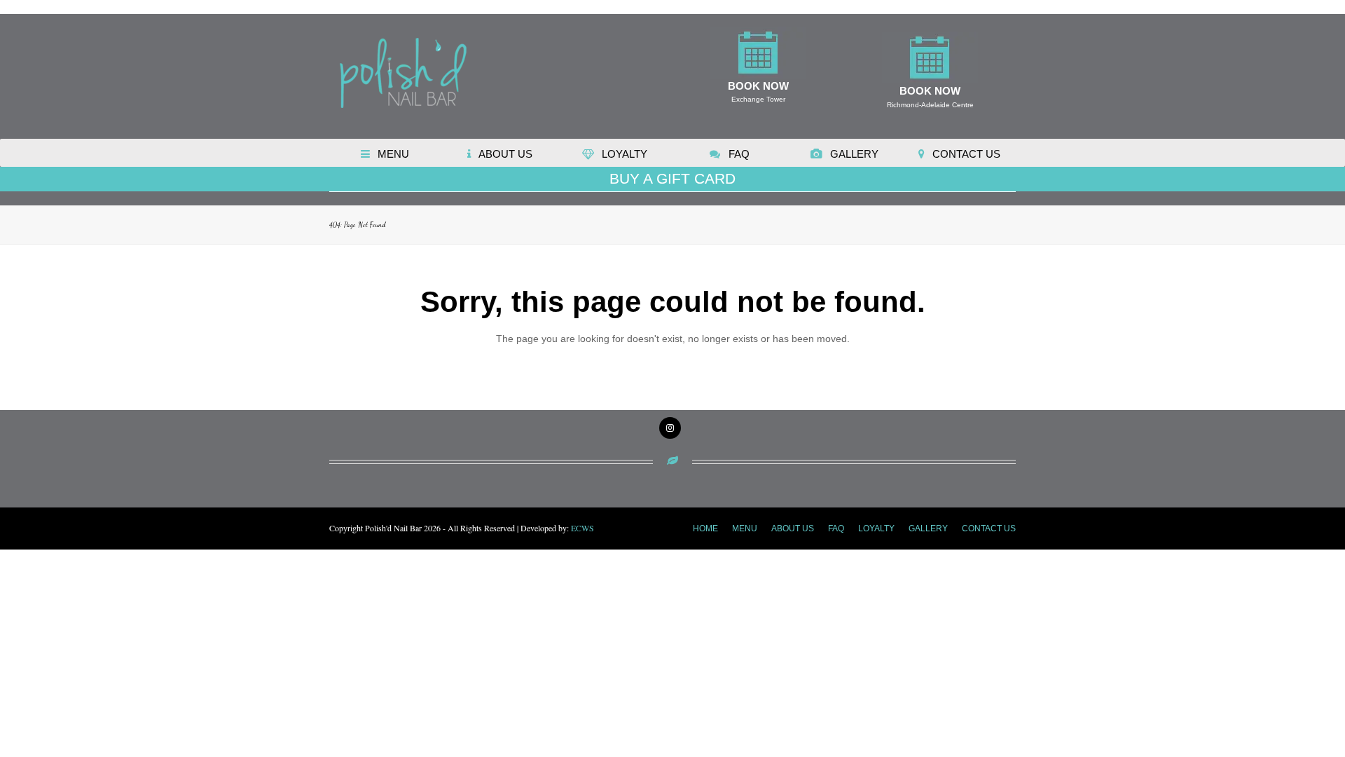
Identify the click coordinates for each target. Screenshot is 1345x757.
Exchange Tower (758, 99)
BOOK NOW (758, 86)
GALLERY (928, 528)
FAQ (836, 528)
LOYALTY (876, 528)
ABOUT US (792, 528)
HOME (705, 528)
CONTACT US (989, 528)
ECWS (582, 527)
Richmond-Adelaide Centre (930, 105)
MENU (744, 528)
